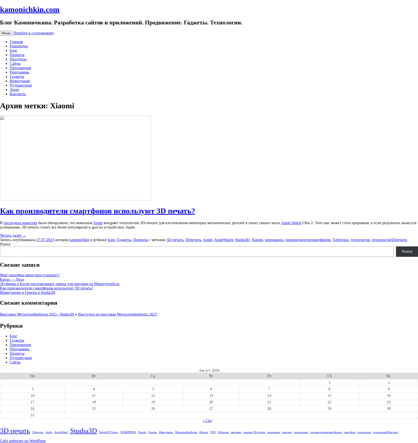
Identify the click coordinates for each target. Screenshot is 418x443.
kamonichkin (79, 240)
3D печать (175, 240)
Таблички (340, 240)
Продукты (18, 59)
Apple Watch (291, 223)
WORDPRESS (128, 432)
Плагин (203, 432)
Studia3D (242, 240)
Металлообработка (186, 432)
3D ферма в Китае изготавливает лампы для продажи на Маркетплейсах (60, 284)
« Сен (207, 421)
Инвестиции (166, 432)
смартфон (349, 432)
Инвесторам (20, 81)
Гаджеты (17, 76)
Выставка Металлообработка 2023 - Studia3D (37, 314)
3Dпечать (193, 240)
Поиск (5, 244)
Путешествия (21, 85)
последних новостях (20, 223)
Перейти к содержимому (33, 33)
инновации (274, 240)
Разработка (19, 46)
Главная (16, 42)
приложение (301, 432)
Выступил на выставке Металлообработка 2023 (117, 314)
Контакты (18, 94)
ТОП (213, 432)
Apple (98, 223)
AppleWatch (223, 240)
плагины (287, 432)
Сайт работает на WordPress (23, 441)
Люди (14, 90)
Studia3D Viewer (108, 432)
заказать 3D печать (254, 432)
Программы (19, 72)
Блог (13, 50)
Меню (6, 33)
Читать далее (13, 235)
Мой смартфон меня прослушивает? (30, 275)
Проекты (17, 55)
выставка (236, 432)
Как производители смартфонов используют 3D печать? (97, 211)
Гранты (153, 432)
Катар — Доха (12, 279)
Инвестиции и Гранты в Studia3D (27, 292)
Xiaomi (257, 240)
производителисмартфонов (307, 240)
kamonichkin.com (30, 9)
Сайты (15, 63)
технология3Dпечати (389, 240)
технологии (360, 240)
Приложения (20, 68)
